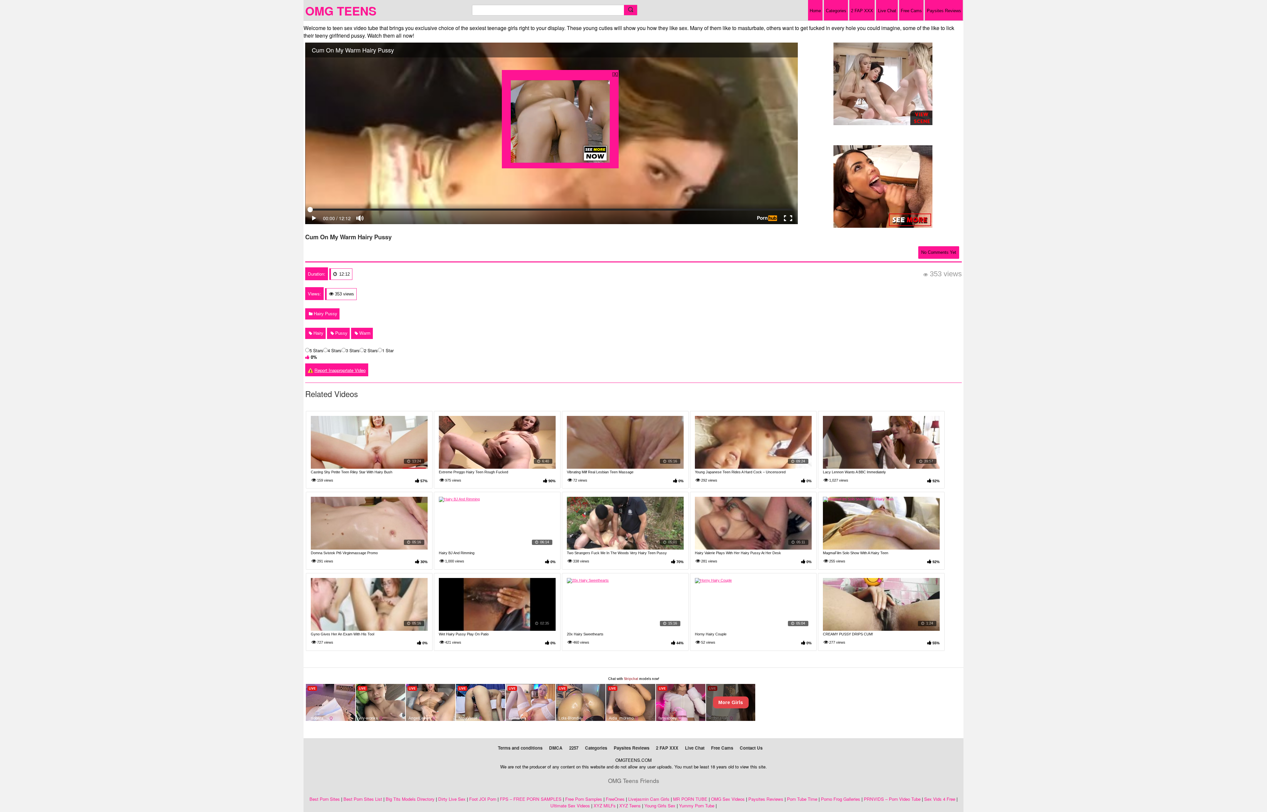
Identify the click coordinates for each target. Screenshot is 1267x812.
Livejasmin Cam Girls (648, 799)
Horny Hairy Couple (711, 634)
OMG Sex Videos (728, 799)
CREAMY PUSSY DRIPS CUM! (848, 634)
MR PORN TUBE (690, 799)
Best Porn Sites (324, 799)
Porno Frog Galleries (840, 799)
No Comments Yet (938, 252)
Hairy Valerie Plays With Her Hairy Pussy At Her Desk (738, 553)
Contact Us (751, 748)
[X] (615, 74)
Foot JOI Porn (482, 799)
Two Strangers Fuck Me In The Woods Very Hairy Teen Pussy (617, 553)
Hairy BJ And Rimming (456, 553)
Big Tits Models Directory (410, 799)
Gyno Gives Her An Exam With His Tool (342, 634)
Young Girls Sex (659, 805)
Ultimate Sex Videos (570, 805)
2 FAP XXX (862, 10)
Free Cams (911, 10)
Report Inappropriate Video (340, 370)
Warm (364, 333)
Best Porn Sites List (362, 799)
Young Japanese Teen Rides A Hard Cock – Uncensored (740, 472)
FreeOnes (615, 799)
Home (815, 10)
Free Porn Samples (583, 799)
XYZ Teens (630, 805)
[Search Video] (630, 10)
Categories (836, 10)
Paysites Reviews (944, 10)
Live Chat (887, 10)
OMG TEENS (340, 10)
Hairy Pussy (324, 313)
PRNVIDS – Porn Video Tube (892, 799)
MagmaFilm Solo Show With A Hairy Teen (855, 553)
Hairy (317, 333)
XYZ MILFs (605, 805)
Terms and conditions (520, 748)
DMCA (556, 748)
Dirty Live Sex (452, 799)
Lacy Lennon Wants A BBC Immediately (854, 472)
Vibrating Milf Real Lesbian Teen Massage (600, 472)
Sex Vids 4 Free (939, 799)
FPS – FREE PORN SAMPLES (531, 799)
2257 (573, 748)
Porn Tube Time (802, 799)
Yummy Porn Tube (696, 805)
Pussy (340, 333)
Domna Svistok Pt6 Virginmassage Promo (344, 553)
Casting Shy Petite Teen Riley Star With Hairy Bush (351, 472)
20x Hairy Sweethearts (585, 634)
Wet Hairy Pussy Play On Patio (464, 634)
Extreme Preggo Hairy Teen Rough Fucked (473, 472)
